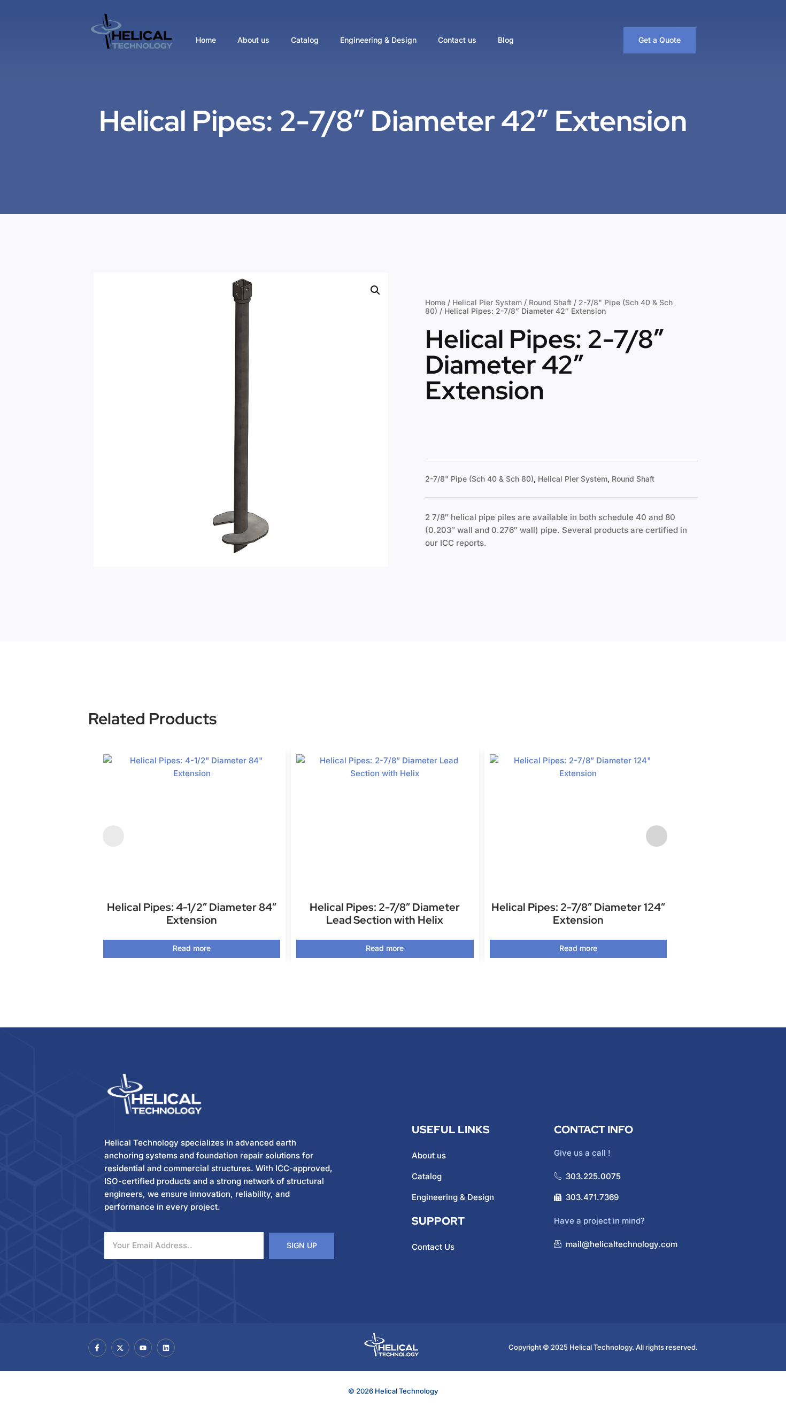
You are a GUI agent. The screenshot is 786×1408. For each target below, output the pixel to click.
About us (253, 39)
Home (206, 39)
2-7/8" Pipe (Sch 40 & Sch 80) (479, 478)
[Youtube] (143, 1348)
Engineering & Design (378, 39)
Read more (192, 948)
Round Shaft (550, 302)
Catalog (305, 39)
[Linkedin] (166, 1348)
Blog (506, 39)
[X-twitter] (120, 1348)
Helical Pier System (487, 302)
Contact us (457, 39)
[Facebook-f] (97, 1348)
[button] (375, 290)
